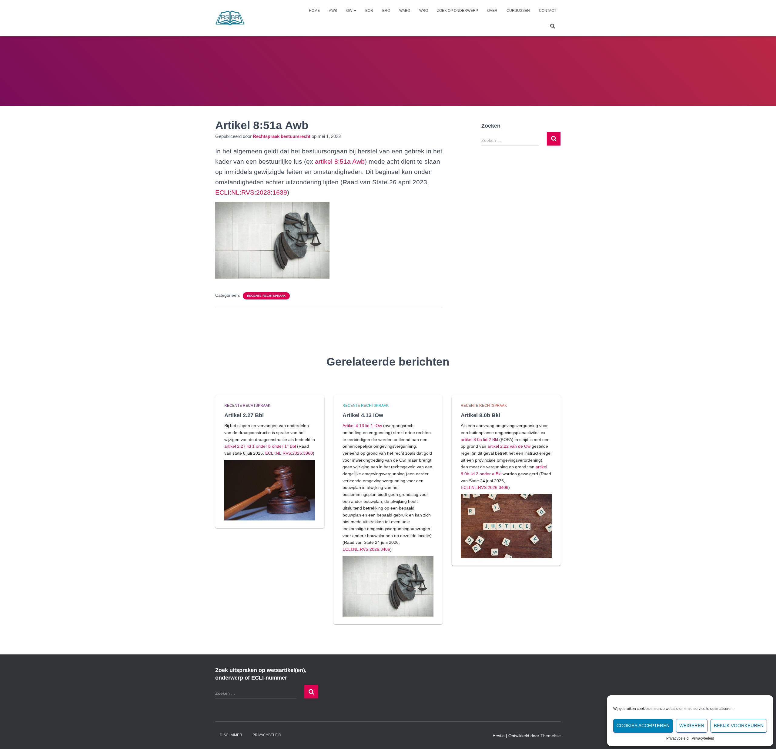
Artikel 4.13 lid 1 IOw (362, 425)
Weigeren (691, 725)
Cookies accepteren (643, 725)
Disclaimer (231, 735)
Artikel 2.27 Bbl (244, 415)
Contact (547, 10)
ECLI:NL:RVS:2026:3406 (366, 549)
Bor (369, 10)
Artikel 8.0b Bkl (480, 415)
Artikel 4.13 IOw (363, 415)
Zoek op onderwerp (457, 10)
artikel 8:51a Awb (340, 161)
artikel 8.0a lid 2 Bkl (479, 439)
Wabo (404, 10)
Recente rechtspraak (266, 295)
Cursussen (518, 10)
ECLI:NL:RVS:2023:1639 (251, 192)
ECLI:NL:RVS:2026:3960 (289, 453)
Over (492, 10)
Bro (386, 10)
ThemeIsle (550, 735)
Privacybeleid (677, 738)
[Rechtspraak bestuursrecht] (230, 18)
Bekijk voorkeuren (739, 725)
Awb (333, 10)
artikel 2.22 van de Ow (508, 446)
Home (314, 10)
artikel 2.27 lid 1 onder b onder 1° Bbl (260, 446)
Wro (423, 10)
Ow (349, 10)
